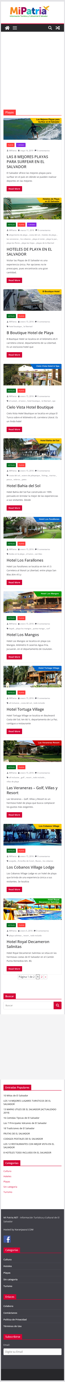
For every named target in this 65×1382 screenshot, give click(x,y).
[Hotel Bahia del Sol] (32, 449)
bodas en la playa (16, 554)
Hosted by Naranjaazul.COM (18, 1229)
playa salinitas (15, 935)
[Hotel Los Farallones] (32, 527)
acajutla (12, 861)
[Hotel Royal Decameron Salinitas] (32, 909)
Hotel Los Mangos (23, 634)
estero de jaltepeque (31, 475)
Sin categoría (10, 1186)
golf (22, 777)
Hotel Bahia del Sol (23, 485)
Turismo (20, 145)
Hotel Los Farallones (25, 560)
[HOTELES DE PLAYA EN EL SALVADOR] (32, 208)
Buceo (38, 861)
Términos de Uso (12, 1326)
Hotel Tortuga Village (25, 709)
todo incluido (39, 703)
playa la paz (51, 239)
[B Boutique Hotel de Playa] (32, 300)
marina (52, 475)
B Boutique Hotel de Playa (30, 332)
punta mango (39, 628)
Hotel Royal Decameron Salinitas (28, 944)
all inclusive (14, 703)
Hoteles (11, 225)
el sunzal (13, 401)
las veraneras (13, 239)
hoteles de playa (49, 235)
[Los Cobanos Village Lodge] (32, 834)
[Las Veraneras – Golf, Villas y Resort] (32, 751)
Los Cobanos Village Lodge (30, 867)
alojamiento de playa (18, 235)
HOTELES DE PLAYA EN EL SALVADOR (29, 251)
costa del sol (34, 235)
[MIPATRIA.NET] (7, 28)
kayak (11, 628)
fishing (44, 475)
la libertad (28, 326)
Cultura (7, 1171)
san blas (38, 554)
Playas (10, 145)
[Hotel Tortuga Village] (32, 676)
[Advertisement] (32, 75)
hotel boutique (15, 326)
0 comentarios (43, 150)
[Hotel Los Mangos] (32, 602)
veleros (17, 479)
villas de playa (13, 781)
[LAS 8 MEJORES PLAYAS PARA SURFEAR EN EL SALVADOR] (32, 129)
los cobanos (25, 239)
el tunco (22, 401)
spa (53, 401)
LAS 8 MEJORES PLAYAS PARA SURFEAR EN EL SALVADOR (27, 161)
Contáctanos (10, 1312)
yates (24, 479)
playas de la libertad (45, 243)
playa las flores (13, 243)
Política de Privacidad (15, 1319)
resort (28, 777)
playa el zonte (38, 239)
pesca (9, 479)
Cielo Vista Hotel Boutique (30, 407)
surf (48, 628)
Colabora (8, 1306)
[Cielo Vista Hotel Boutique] (32, 374)
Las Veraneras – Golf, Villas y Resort (32, 790)
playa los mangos (23, 628)
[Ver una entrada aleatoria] (58, 28)
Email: (6, 1344)
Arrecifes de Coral (26, 861)
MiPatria (13, 150)
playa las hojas (28, 243)
